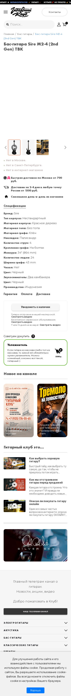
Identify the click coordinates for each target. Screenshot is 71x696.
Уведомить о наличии (35, 307)
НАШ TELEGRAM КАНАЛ (35, 611)
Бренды (9, 651)
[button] (6, 147)
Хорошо (35, 690)
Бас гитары (24, 34)
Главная (9, 34)
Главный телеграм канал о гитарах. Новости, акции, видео (35, 586)
